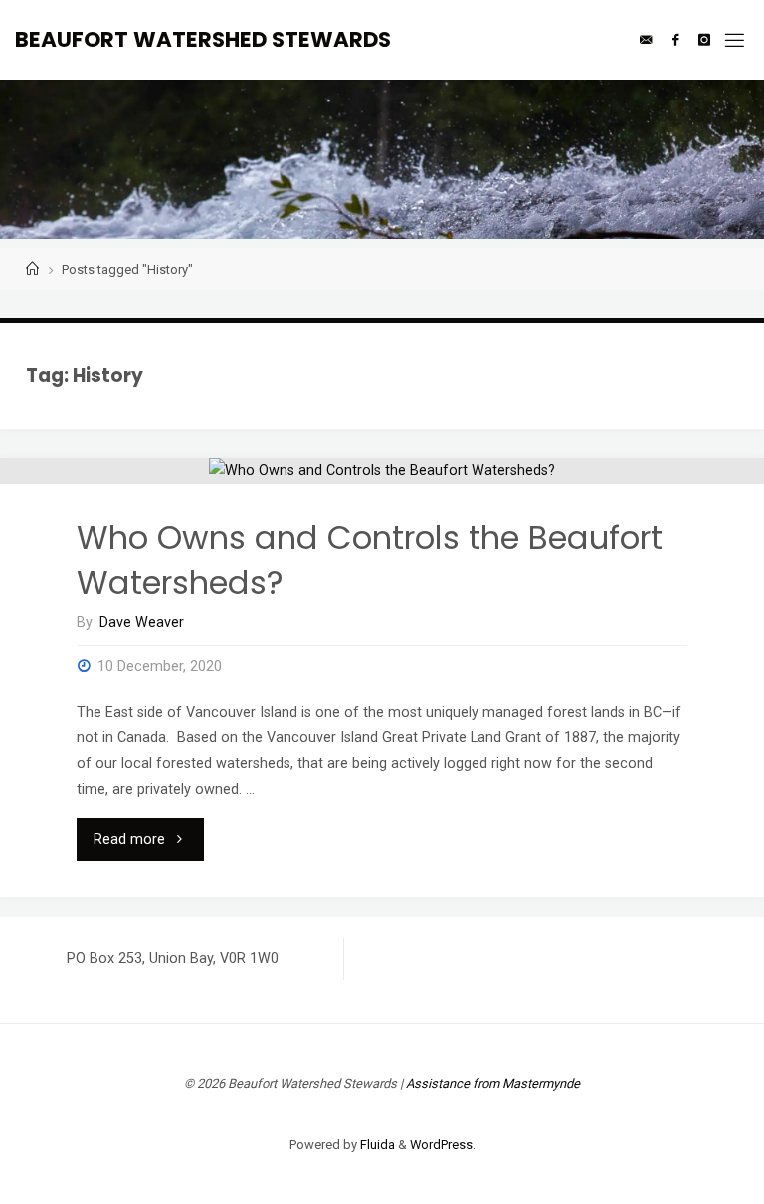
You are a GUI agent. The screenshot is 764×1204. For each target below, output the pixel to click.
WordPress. (443, 1144)
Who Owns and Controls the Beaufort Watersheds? (370, 560)
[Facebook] (675, 40)
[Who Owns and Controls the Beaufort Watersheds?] (382, 471)
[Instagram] (704, 40)
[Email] (646, 40)
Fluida (376, 1144)
